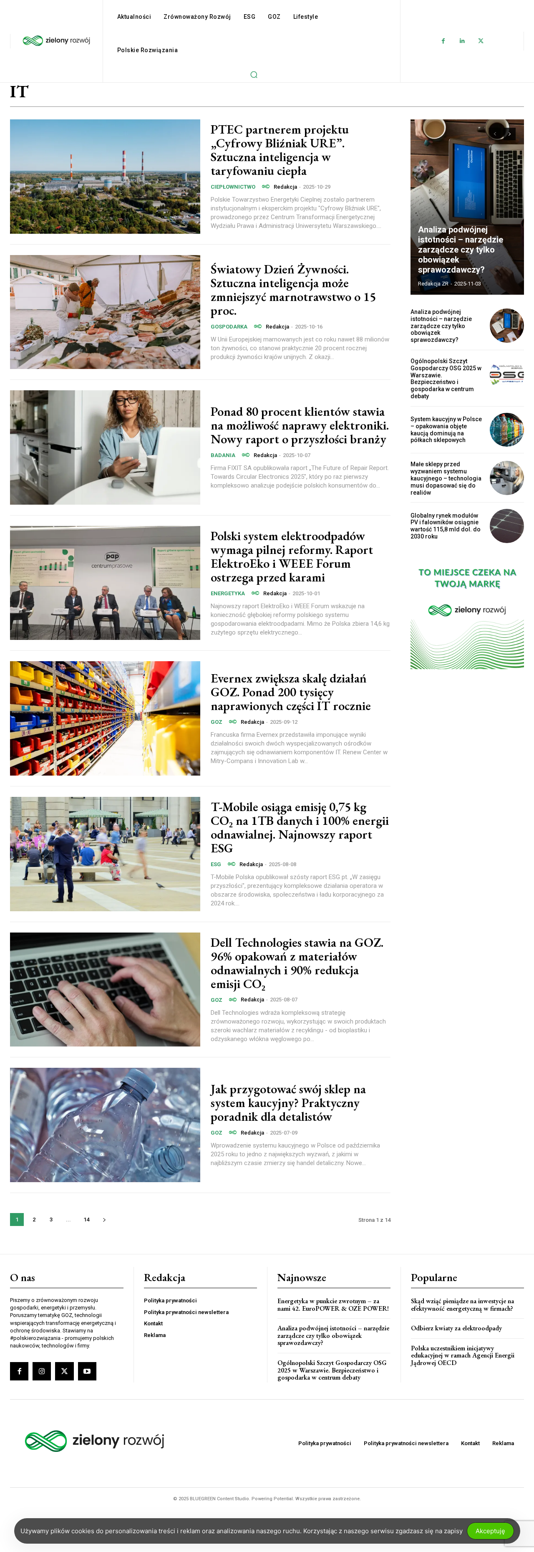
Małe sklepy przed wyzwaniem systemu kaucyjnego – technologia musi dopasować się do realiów (446, 478)
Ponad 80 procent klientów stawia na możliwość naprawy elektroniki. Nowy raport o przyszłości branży (300, 425)
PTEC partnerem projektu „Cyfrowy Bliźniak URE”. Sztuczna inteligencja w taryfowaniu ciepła (280, 150)
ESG (216, 864)
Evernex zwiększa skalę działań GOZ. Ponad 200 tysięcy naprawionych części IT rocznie (291, 692)
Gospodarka (229, 327)
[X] (481, 41)
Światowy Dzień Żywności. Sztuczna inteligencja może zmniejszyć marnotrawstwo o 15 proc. (293, 289)
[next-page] (104, 1219)
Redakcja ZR (433, 284)
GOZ (216, 722)
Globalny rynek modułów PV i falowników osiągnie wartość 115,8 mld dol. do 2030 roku (446, 526)
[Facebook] (443, 41)
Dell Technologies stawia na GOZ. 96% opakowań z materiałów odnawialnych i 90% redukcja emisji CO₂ (297, 963)
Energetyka (228, 593)
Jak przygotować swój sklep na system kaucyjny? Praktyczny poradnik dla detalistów (288, 1103)
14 (86, 1219)
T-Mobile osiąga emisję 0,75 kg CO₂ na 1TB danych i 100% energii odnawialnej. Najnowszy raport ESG (300, 827)
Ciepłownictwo (233, 187)
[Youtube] (87, 1371)
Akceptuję (490, 1531)
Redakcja (285, 187)
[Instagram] (42, 1371)
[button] (254, 74)
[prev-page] (495, 134)
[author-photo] (267, 186)
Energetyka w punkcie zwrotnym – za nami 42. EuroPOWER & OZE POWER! (333, 1305)
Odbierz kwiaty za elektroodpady (456, 1328)
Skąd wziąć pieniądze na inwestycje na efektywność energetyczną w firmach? (462, 1305)
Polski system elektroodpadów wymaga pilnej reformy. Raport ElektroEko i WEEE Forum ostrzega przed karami (292, 556)
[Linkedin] (462, 41)
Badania (223, 455)
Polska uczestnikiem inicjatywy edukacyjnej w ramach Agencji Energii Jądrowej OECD (462, 1355)
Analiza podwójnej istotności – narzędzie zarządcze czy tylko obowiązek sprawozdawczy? (460, 250)
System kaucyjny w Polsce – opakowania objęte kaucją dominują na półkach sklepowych (446, 429)
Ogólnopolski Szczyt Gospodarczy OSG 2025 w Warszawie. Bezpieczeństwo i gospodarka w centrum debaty (446, 378)
